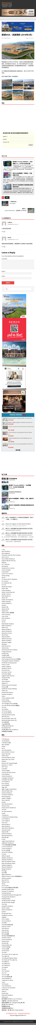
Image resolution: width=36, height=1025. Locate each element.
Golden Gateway (6, 601)
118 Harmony (5, 739)
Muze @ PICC (5, 880)
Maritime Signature (7, 865)
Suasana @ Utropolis (7, 692)
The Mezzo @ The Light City (9, 960)
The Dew (4, 952)
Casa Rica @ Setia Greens (9, 772)
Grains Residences (7, 603)
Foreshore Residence (15, 492)
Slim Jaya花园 (5, 934)
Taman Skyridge (6, 947)
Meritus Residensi (6, 640)
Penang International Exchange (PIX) (11, 895)
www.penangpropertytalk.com (18, 1015)
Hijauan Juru (5, 611)
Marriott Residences (7, 867)
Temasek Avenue (6, 702)
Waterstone (5, 997)
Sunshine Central (6, 937)
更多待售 (18, 450)
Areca (3, 748)
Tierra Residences (6, 978)
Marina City (5, 627)
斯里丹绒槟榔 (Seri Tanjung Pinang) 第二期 (13, 1002)
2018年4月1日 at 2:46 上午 (13, 224)
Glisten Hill (4, 598)
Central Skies (5, 572)
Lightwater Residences (8, 843)
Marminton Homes (7, 633)
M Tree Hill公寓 (6, 850)
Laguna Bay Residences (8, 841)
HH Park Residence (7, 811)
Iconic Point (5, 616)
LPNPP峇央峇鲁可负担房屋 (9, 845)
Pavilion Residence (7, 657)
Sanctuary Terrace (7, 672)
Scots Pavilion (5, 919)
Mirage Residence (6, 869)
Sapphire (4, 917)
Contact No (6, 142)
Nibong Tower (5, 882)
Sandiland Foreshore (7, 915)
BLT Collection (6, 564)
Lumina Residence (7, 848)
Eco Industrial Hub (6, 583)
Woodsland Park (6, 728)
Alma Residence (6, 551)
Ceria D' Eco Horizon (7, 573)
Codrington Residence (8, 778)
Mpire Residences (6, 874)
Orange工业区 (5, 655)
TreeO (3, 982)
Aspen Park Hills (6, 754)
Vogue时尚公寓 (6, 724)
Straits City (4, 690)
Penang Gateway (6, 893)
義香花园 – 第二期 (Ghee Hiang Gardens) (12, 1010)
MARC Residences (6, 625)
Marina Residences (7, 631)
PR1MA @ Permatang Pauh (9, 663)
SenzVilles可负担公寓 (7, 924)
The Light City (5, 956)
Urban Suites (5, 989)
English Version (29, 38)
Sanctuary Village (6, 674)
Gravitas (4, 605)
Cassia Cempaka (6, 570)
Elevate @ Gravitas (7, 586)
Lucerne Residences (7, 846)
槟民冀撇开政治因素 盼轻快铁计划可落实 (22, 528)
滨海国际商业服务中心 (7, 1008)
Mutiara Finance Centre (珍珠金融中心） (12, 876)
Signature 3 (5, 683)
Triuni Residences (6, 986)
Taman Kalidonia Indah (8, 698)
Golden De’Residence (7, 599)
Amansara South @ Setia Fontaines (11, 555)
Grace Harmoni (6, 800)
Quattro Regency (6, 666)
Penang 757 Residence (8, 891)
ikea (7, 197)
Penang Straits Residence (8, 897)
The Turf (4, 973)
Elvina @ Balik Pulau (7, 791)
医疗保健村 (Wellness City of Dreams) (12, 999)
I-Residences (5, 815)
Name (5, 136)
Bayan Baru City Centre (8, 759)
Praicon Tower (6, 664)
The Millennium (6, 963)
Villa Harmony (5, 716)
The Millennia (5, 961)
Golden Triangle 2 (6, 798)
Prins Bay (4, 904)
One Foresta (5, 885)
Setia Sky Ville (5, 932)
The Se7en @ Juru (6, 711)
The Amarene (5, 950)
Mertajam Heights (6, 642)
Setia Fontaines (6, 681)
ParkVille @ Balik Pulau (8, 889)
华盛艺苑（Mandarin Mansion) (10, 1001)
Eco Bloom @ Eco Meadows (9, 579)
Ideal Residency (6, 824)
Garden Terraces (6, 594)
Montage (4, 871)
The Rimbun (5, 709)
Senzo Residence (6, 921)
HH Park (4, 809)
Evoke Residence (6, 590)
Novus (3, 884)
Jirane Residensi (6, 618)
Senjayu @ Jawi (6, 677)
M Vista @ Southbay (7, 852)
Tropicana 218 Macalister (8, 988)
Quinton (4, 911)
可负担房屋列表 (13, 478)
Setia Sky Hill (5, 930)
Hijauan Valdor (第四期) (8, 612)
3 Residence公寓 (6, 742)
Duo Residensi (5, 785)
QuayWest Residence (7, 906)
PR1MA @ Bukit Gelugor (8, 902)
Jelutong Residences (7, 835)
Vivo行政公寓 (5, 722)
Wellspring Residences (8, 726)
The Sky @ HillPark (7, 713)
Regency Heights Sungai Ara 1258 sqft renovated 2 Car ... (20, 422)
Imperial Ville (5, 832)
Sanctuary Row (6, 670)
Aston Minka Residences (8, 559)
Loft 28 (4, 620)
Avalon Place (5, 755)
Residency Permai (6, 668)
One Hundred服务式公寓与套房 (10, 887)
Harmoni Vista (5, 806)
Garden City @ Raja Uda (8, 592)
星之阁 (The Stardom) (7, 1004)
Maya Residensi (6, 637)
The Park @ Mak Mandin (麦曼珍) (11, 705)
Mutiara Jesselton (6, 878)
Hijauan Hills (5, 607)
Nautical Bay (5, 648)
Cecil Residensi (6, 774)
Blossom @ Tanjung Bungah (9, 763)
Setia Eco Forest (6, 926)
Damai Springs (6, 575)
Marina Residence (6, 629)
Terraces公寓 (5, 949)
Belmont (4, 562)
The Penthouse (6, 965)
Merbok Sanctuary (7, 638)
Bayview (4, 761)
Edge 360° (4, 787)
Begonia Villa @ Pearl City (8, 560)
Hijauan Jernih (5, 609)
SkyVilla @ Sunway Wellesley (9, 688)
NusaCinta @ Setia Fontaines (9, 650)
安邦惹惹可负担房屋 (7, 731)
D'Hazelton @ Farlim (7, 780)
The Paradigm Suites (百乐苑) (9, 703)
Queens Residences (7, 910)
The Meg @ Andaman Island (9, 958)
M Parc (4, 622)
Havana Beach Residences (9, 807)
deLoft (3, 577)
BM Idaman (5, 566)
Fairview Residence (7, 793)
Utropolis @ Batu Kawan (8, 715)
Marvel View (5, 635)
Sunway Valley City (7, 945)
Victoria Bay (5, 993)
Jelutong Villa (5, 837)
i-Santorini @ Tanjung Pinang (9, 817)
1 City (3, 549)
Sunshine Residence (7, 694)
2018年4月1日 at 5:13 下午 (13, 239)
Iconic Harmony (6, 614)
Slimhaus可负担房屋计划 (8, 936)
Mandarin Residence (7, 859)
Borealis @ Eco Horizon (8, 568)
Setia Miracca (5, 928)
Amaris (3, 746)
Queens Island (5, 908)
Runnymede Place (6, 913)
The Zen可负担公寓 (7, 976)
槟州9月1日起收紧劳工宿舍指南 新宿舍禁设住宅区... (23, 185)
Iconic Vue (4, 822)
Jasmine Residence (7, 833)
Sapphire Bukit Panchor (8, 676)
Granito (4, 802)
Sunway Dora (5, 941)
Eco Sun (4, 585)
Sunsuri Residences (7, 939)
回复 (4, 231)
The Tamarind (5, 971)
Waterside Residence (7, 995)
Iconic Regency (6, 820)
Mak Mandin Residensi (25, 524)
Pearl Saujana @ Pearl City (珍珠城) (11, 659)
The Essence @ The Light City (10, 954)
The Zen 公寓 (5, 975)
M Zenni (4, 854)
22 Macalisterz (6, 741)
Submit (30, 145)
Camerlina (4, 768)
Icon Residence (6, 819)
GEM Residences (6, 596)
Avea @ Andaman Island (8, 757)
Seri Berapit (5, 679)
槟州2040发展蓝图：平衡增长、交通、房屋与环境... (23, 174)
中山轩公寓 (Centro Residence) (10, 729)
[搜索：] (18, 289)
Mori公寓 (4, 872)
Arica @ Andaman (6, 750)
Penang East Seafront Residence (10, 661)
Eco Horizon (5, 581)
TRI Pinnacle (5, 984)
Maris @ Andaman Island (8, 861)
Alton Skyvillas (5, 744)
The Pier (4, 707)
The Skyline (5, 967)
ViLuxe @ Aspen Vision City (9, 718)
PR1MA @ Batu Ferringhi (8, 900)
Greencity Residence (7, 804)
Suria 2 (3, 696)
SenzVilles (4, 923)
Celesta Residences (7, 776)
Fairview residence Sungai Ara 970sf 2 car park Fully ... (20, 418)
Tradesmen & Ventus (7, 980)
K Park (3, 839)
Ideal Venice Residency (8, 828)
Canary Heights (6, 770)
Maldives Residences (7, 858)
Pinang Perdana (6, 898)
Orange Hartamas (6, 651)
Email (5, 139)
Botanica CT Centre (7, 765)
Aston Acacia (5, 557)
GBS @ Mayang (6, 796)
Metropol (4, 644)
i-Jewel (3, 813)
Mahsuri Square (6, 856)
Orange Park (5, 653)
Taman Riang (5, 700)
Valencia (4, 991)
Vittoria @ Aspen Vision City (9, 720)
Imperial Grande (6, 830)
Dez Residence (6, 781)
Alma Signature (6, 553)
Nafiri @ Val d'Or (6, 646)
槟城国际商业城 (6, 1006)
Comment (4, 259)
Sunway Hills (5, 943)
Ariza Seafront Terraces (8, 752)
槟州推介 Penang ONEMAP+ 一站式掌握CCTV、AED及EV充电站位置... (22, 162)
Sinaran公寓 (5, 687)
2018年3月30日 (6, 38)
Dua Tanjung (5, 783)
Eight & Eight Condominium (9, 789)
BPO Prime (5, 767)
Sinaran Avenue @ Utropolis (9, 685)
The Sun (4, 969)
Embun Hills (5, 588)
